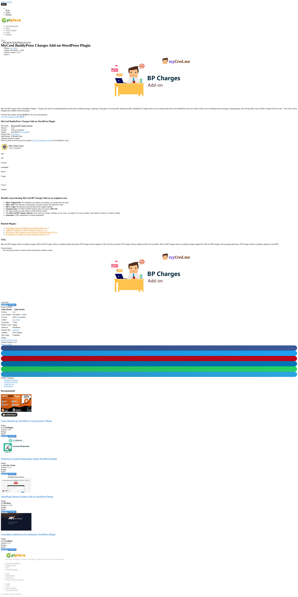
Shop (7, 574)
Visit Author (24, 132)
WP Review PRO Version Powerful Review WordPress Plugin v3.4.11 (32, 232)
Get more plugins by (12, 117)
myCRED (13, 48)
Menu (4, 4)
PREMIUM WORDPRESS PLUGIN (16, 42)
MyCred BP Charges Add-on (21, 126)
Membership (10, 576)
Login (8, 13)
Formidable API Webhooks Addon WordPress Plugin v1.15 (27, 234)
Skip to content (6, 2)
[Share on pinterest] (149, 358)
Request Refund (11, 570)
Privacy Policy (11, 588)
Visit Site (15, 330)
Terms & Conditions (13, 563)
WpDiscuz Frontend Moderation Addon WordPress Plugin (29, 459)
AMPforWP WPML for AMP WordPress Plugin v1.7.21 (26, 230)
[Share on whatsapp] (149, 369)
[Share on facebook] (149, 348)
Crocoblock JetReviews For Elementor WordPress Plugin (28, 534)
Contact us (9, 578)
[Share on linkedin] (149, 363)
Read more (15, 134)
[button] (6, 344)
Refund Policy (11, 565)
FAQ (7, 567)
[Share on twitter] (149, 353)
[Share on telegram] (149, 374)
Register (9, 15)
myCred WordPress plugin (42, 140)
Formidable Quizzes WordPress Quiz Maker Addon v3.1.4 (27, 228)
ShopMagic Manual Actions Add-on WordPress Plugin (27, 496)
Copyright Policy (12, 590)
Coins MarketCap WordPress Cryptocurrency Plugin (26, 421)
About (8, 584)
